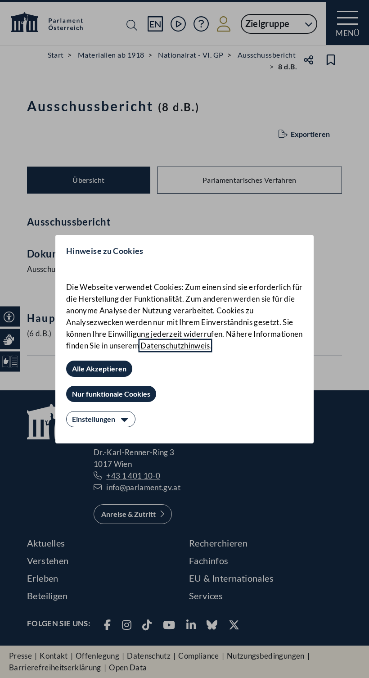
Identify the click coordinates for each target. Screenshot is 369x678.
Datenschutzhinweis (175, 345)
